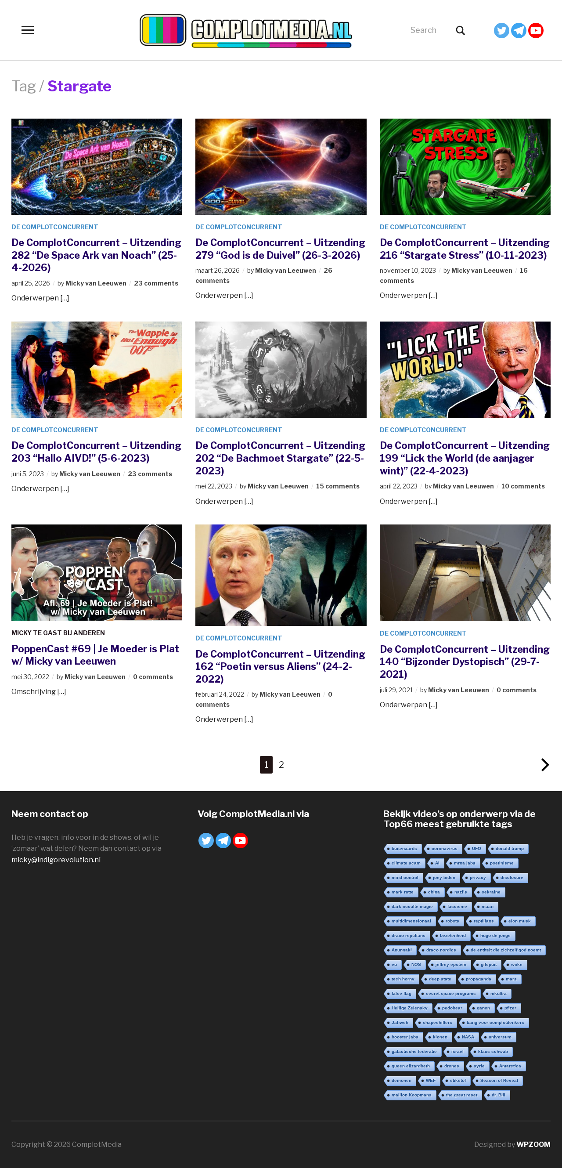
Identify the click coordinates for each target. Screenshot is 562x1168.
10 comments (523, 486)
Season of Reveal (499, 1080)
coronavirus (445, 848)
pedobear (452, 1007)
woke (516, 964)
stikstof (458, 1080)
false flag (401, 993)
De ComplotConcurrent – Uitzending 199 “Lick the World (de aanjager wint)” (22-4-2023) (465, 458)
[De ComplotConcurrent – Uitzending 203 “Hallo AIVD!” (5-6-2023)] (97, 369)
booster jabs (405, 1036)
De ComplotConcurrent (54, 227)
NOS (416, 964)
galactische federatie (414, 1051)
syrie (479, 1065)
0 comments (153, 676)
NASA (468, 1036)
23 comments (156, 283)
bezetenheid (453, 935)
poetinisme (502, 863)
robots (452, 920)
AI (437, 863)
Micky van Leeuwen (95, 283)
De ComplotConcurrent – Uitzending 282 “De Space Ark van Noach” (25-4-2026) (96, 255)
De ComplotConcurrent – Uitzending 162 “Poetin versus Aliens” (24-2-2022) (280, 666)
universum (500, 1036)
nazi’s (460, 892)
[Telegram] (518, 30)
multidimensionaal (411, 920)
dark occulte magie (412, 906)
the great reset (461, 1094)
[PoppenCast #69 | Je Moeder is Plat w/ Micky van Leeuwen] (97, 572)
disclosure (512, 877)
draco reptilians (408, 935)
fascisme (457, 906)
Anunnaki (402, 949)
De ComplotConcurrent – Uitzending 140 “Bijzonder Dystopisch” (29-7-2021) (465, 662)
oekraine (491, 892)
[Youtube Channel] (536, 30)
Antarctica (510, 1065)
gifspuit (489, 964)
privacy (478, 877)
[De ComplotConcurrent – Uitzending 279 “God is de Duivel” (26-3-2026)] (281, 166)
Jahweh (400, 1022)
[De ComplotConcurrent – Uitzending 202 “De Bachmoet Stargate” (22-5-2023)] (281, 369)
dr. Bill (498, 1094)
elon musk (519, 920)
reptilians (484, 920)
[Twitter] (501, 30)
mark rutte (403, 892)
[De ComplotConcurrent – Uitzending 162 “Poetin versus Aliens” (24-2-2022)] (281, 575)
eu (394, 964)
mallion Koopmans (412, 1094)
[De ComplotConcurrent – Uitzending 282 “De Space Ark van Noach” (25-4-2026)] (97, 166)
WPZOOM (533, 1144)
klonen (440, 1036)
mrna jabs (465, 863)
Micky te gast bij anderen (58, 632)
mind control (405, 877)
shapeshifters (437, 1022)
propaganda (478, 978)
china (434, 892)
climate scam (406, 863)
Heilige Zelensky (410, 1007)
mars (511, 978)
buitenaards (404, 848)
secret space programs (451, 993)
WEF (431, 1080)
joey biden (444, 877)
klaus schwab (493, 1051)
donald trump (510, 848)
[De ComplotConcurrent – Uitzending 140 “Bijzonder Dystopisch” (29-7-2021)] (465, 572)
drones (451, 1065)
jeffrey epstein (451, 964)
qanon (483, 1007)
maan (488, 906)
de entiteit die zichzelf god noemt (506, 949)
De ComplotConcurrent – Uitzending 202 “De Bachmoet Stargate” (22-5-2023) (280, 458)
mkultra (498, 993)
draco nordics (441, 949)
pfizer (510, 1007)
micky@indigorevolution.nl (56, 860)
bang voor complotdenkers (495, 1022)
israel (457, 1051)
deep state (440, 978)
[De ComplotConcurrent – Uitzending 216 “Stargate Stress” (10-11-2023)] (465, 166)
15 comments (338, 486)
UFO (476, 848)
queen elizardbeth (411, 1065)
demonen (401, 1080)
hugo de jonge (495, 935)
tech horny (403, 978)
